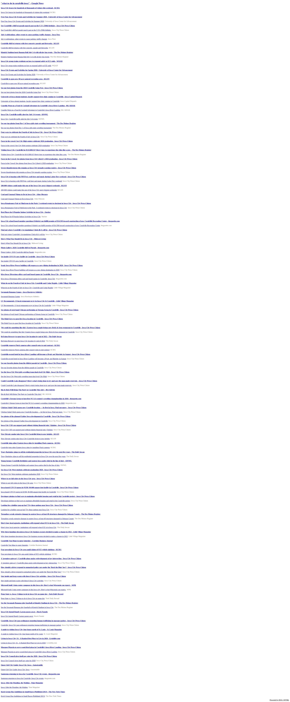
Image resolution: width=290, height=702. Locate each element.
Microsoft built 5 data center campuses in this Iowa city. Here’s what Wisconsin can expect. (33, 590)
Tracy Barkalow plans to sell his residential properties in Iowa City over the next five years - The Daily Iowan (43, 452)
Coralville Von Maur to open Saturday (14, 545)
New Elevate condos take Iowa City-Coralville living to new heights (25, 439)
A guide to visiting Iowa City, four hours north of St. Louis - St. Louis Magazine (31, 630)
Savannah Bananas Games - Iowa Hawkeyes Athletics (21, 292)
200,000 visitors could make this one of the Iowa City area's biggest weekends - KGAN (34, 186)
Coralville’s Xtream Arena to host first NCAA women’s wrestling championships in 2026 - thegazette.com (41, 399)
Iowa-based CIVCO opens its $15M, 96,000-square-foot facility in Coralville (28, 492)
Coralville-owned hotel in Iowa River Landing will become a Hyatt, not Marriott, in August (33, 359)
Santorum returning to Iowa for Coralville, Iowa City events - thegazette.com (30, 674)
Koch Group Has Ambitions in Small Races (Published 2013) (23, 696)
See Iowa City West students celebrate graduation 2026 (20, 474)
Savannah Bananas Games (10, 297)
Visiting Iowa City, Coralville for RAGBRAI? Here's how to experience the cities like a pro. (34, 154)
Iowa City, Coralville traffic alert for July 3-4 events (19, 119)
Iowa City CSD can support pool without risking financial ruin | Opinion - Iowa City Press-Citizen (38, 425)
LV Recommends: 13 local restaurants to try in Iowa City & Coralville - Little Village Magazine (37, 301)
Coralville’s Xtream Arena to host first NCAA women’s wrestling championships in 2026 (33, 403)
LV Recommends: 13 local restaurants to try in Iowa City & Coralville (26, 305)
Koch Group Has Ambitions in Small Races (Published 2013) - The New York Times (33, 692)
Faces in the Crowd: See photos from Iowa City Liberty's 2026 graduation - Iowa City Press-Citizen (39, 159)
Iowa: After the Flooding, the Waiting (14, 687)
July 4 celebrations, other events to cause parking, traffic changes (24, 39)
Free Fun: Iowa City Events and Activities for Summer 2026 (22, 21)
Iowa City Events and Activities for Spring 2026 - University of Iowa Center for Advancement (36, 70)
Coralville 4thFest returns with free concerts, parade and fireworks (24, 48)
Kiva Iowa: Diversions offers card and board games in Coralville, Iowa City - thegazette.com (36, 274)
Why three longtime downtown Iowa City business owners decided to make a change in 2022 (34, 536)
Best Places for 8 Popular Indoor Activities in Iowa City (21, 217)
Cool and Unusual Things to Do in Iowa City (17, 199)
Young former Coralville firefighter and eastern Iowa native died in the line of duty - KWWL (36, 461)
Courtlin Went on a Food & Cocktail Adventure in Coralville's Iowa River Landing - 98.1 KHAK (38, 106)
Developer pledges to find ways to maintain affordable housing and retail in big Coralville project (35, 501)
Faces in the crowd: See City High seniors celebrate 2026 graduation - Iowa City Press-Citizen (37, 141)
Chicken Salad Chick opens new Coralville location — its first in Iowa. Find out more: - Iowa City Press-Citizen (43, 408)
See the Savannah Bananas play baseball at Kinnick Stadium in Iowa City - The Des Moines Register (39, 603)
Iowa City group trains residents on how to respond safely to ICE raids (26, 66)
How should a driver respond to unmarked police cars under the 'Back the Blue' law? (31, 572)
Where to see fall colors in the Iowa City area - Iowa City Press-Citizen (28, 479)
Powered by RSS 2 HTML (279, 700)
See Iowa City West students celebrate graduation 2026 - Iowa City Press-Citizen (32, 470)
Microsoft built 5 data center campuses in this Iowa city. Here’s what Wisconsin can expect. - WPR (38, 585)
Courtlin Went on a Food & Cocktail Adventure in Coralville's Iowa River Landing (30, 110)
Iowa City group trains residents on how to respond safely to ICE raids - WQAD (32, 61)
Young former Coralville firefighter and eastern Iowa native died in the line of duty (30, 465)
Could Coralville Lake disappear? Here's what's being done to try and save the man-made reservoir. (36, 385)
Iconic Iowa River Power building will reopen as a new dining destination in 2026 (30, 270)
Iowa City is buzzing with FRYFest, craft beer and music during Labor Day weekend (31, 181)
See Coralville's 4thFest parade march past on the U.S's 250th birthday (26, 30)
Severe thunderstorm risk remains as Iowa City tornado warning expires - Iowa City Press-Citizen (38, 168)
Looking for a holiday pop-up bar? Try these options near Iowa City (25, 510)
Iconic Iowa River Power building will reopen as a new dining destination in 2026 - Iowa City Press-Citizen (42, 265)
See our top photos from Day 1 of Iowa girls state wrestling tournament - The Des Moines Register (38, 123)
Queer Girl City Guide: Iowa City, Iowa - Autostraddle (22, 665)
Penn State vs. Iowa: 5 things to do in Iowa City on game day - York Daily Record (32, 594)
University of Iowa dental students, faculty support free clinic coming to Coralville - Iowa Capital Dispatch (41, 97)
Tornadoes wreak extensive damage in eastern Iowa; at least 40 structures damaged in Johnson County (37, 519)
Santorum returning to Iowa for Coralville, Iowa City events (22, 678)
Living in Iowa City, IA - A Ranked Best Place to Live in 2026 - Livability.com (30, 638)
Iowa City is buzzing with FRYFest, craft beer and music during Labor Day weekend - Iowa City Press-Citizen (43, 177)
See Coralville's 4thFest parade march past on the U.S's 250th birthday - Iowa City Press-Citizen (38, 26)
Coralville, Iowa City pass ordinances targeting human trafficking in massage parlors (31, 625)
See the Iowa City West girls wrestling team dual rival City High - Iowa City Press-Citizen (35, 372)
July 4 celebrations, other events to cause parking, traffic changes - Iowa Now (30, 35)
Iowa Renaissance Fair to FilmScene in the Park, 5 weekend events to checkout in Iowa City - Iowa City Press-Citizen (46, 203)
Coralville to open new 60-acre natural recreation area (20, 83)
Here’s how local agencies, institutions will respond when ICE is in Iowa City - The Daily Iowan (37, 523)
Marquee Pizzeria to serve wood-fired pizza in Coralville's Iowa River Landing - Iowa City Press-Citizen (41, 647)
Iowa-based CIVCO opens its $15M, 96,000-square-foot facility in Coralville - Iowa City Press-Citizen (39, 488)
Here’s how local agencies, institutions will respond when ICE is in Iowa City (28, 527)
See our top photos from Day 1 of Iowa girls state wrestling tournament (26, 128)
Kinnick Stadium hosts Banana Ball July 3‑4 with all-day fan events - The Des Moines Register (37, 52)
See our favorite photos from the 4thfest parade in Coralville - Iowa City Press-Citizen (33, 363)
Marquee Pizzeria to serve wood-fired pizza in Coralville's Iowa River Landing (29, 652)
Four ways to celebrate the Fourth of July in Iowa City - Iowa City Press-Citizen (31, 132)
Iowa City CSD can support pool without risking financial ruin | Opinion (27, 430)
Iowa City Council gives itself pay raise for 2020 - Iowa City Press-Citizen (29, 656)
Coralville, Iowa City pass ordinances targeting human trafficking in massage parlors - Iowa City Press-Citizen (43, 621)
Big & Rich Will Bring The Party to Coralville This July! (21, 394)
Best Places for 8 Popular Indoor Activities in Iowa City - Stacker (26, 212)
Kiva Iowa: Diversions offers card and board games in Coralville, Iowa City (28, 279)
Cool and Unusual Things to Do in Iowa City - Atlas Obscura (24, 194)
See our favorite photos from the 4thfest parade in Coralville (22, 368)
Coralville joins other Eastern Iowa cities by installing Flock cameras (25, 447)
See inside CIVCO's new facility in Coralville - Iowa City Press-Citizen (28, 257)
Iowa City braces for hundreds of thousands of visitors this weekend (25, 12)
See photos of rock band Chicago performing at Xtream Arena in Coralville (28, 314)
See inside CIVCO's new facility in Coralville (17, 261)
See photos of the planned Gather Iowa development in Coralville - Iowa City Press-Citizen (35, 416)
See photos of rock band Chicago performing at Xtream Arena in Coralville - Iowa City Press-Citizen (39, 310)
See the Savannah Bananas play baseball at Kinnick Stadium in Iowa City (27, 607)
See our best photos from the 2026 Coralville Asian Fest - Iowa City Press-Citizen (32, 88)
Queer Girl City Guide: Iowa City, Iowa (15, 670)
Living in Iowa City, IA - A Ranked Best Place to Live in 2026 (23, 643)
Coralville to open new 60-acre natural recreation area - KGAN (25, 79)
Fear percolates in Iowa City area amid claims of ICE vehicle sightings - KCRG (31, 550)
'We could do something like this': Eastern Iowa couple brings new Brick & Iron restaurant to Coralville (38, 332)
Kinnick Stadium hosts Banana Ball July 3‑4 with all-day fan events (25, 57)
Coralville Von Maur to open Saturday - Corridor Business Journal (27, 541)
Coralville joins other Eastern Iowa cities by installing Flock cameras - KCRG (30, 443)
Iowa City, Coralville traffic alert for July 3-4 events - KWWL (24, 114)
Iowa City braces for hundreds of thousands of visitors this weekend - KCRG (30, 8)
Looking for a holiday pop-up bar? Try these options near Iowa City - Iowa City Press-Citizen (37, 505)
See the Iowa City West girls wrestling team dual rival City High (24, 376)
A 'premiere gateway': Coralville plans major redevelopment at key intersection (29, 563)
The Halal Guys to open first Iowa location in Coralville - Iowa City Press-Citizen (32, 319)
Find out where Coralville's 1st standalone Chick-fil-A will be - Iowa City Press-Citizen (34, 230)
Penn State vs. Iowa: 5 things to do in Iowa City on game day (23, 598)
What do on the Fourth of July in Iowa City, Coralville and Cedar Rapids (27, 288)
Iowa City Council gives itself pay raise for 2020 (18, 661)
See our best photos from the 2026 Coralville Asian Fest (21, 92)
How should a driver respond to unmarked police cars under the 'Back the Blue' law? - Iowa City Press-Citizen (43, 567)
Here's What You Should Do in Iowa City (16, 243)
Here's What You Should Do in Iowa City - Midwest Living (23, 239)
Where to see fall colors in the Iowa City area (17, 483)
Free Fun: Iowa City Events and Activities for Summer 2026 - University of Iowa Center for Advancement (41, 17)
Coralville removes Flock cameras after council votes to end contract (25, 350)
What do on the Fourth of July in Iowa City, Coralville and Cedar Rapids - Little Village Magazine (38, 283)
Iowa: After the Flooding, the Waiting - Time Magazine (22, 683)
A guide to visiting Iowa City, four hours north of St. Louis (22, 634)
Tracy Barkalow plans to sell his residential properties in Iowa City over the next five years (33, 456)
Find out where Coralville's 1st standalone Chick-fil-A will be (23, 234)
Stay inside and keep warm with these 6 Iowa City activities (22, 581)
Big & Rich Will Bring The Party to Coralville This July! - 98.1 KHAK (28, 390)
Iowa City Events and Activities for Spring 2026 (18, 75)
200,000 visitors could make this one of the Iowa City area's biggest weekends (29, 190)
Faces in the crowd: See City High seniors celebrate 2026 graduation (25, 146)
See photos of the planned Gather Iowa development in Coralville (24, 421)
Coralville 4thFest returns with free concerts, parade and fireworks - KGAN (30, 43)
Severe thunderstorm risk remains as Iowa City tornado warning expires (26, 172)
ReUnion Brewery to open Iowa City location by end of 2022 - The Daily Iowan (31, 337)
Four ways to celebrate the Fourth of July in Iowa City (20, 137)
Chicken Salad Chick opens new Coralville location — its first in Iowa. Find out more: (32, 412)
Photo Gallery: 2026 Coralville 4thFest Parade (17, 252)
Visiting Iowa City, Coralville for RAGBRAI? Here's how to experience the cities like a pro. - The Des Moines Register (46, 150)
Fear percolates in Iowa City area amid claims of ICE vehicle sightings (26, 554)
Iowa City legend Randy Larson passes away (17, 616)
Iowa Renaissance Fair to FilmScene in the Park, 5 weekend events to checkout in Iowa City (34, 208)
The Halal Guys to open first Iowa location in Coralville (21, 323)
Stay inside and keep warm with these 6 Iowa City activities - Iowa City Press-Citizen (33, 576)
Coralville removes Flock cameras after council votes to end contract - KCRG (30, 345)
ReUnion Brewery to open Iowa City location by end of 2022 (23, 341)
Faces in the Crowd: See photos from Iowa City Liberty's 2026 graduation (27, 163)
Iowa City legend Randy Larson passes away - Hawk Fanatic (24, 612)
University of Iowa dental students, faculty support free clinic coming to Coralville (30, 101)
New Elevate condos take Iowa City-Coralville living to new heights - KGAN (30, 434)
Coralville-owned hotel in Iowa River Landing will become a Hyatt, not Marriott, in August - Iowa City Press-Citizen (45, 354)
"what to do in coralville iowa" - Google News (22, 3)
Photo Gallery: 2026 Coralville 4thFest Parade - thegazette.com (25, 248)
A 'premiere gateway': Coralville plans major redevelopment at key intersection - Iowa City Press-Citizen (41, 559)
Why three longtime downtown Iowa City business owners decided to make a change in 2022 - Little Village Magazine (46, 532)
